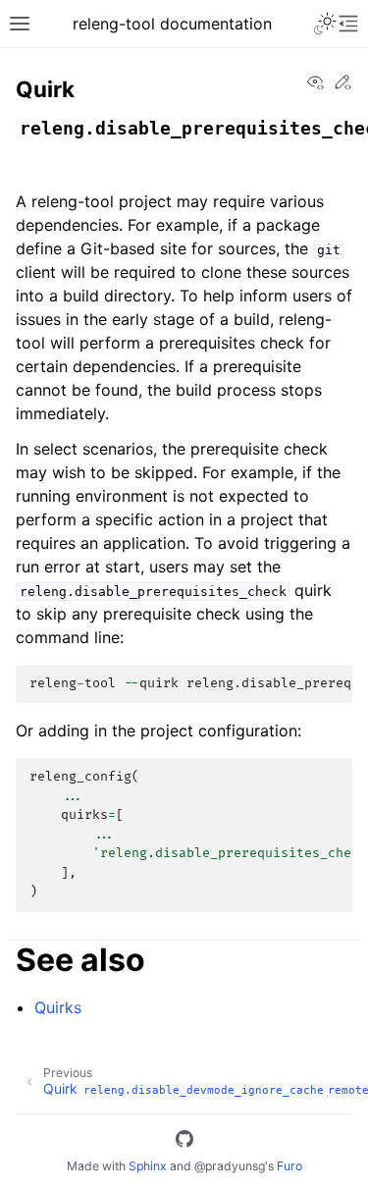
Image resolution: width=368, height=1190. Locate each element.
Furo (289, 1166)
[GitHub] (184, 1142)
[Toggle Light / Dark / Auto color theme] (325, 23)
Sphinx (148, 1166)
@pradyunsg (229, 1166)
